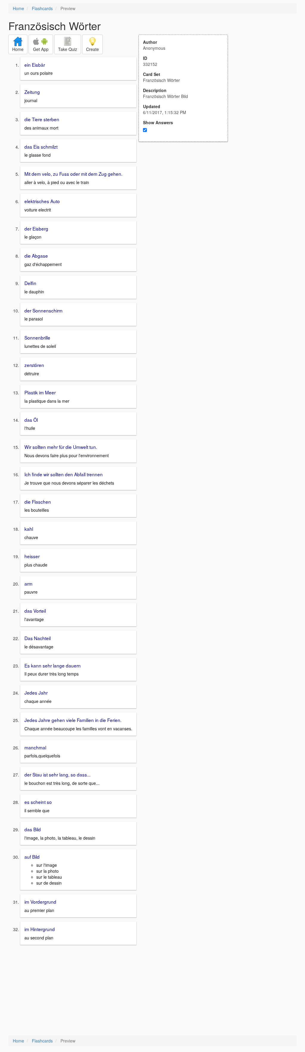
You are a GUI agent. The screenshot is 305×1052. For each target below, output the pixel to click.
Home (18, 8)
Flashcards (42, 8)
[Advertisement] (186, 200)
